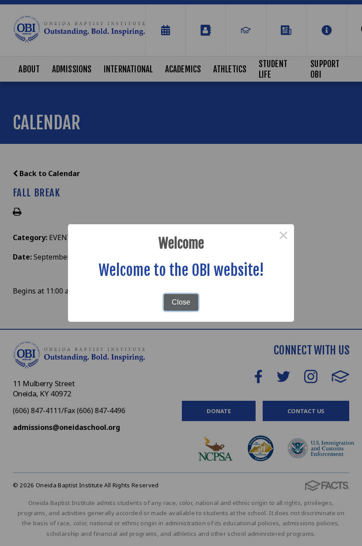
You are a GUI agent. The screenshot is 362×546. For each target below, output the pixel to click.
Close (181, 302)
